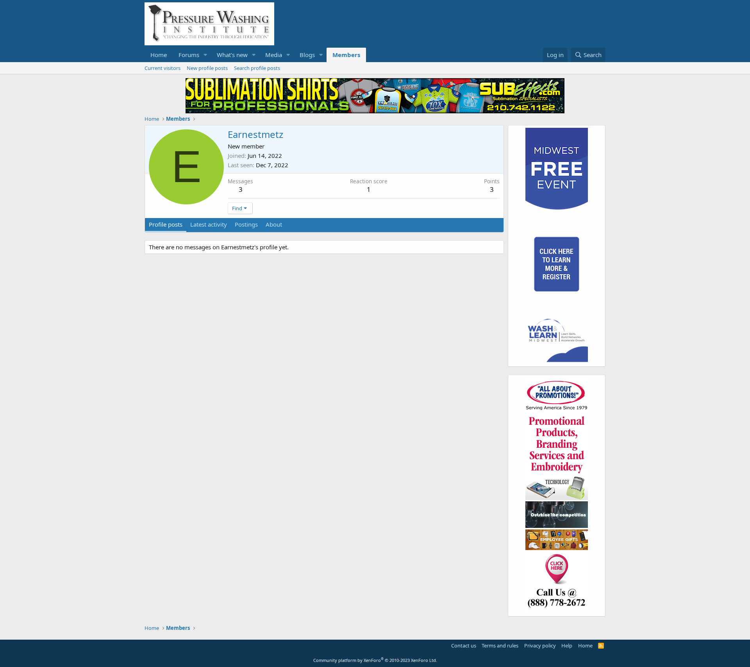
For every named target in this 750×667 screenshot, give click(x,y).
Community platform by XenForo (375, 660)
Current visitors (162, 68)
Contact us (463, 645)
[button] (205, 55)
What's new (232, 55)
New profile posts (207, 68)
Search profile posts (257, 68)
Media (273, 55)
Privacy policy (540, 645)
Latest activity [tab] (208, 224)
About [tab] (274, 224)
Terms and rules (500, 645)
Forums (189, 55)
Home (158, 55)
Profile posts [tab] (165, 224)
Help (566, 645)
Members (346, 55)
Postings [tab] (246, 224)
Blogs (307, 55)
